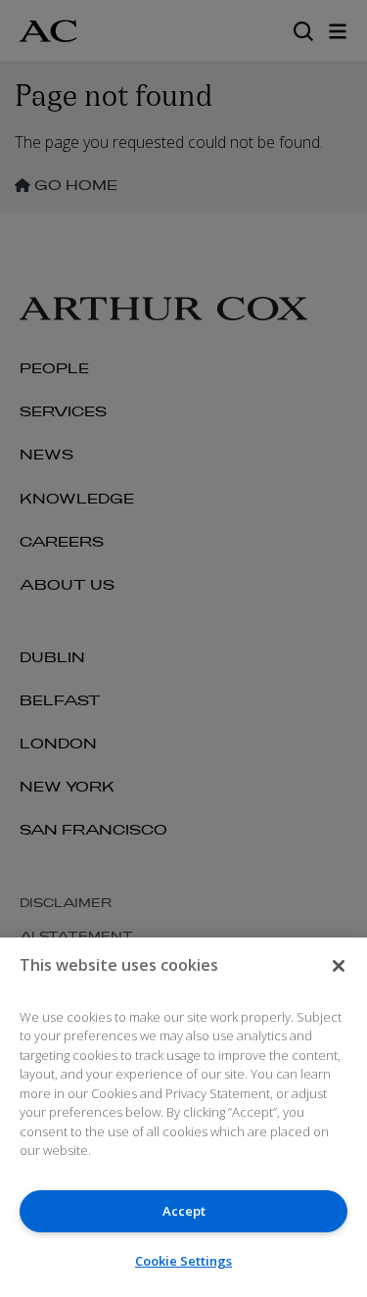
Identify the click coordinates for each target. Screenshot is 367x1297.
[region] (183, 1117)
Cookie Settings (183, 1261)
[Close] (338, 965)
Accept (184, 1211)
